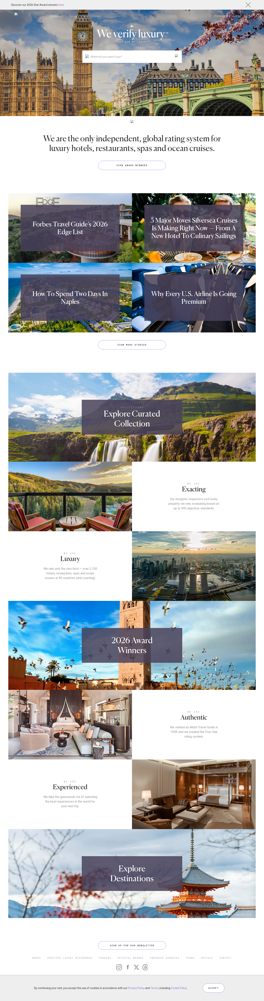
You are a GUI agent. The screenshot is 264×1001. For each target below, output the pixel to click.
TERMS (190, 957)
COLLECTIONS (132, 407)
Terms (154, 988)
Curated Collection (236, 458)
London (255, 88)
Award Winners (92, 16)
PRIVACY (207, 957)
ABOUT (36, 957)
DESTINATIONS (234, 88)
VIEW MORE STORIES (132, 344)
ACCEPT (213, 987)
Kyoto (247, 914)
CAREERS (105, 957)
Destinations (56, 16)
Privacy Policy (136, 988)
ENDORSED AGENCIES (165, 957)
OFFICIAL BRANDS (131, 957)
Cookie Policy (179, 988)
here (61, 4)
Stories (73, 16)
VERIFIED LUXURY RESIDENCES (70, 957)
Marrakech (244, 686)
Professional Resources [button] (228, 16)
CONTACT (226, 957)
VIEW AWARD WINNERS (132, 165)
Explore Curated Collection (132, 418)
